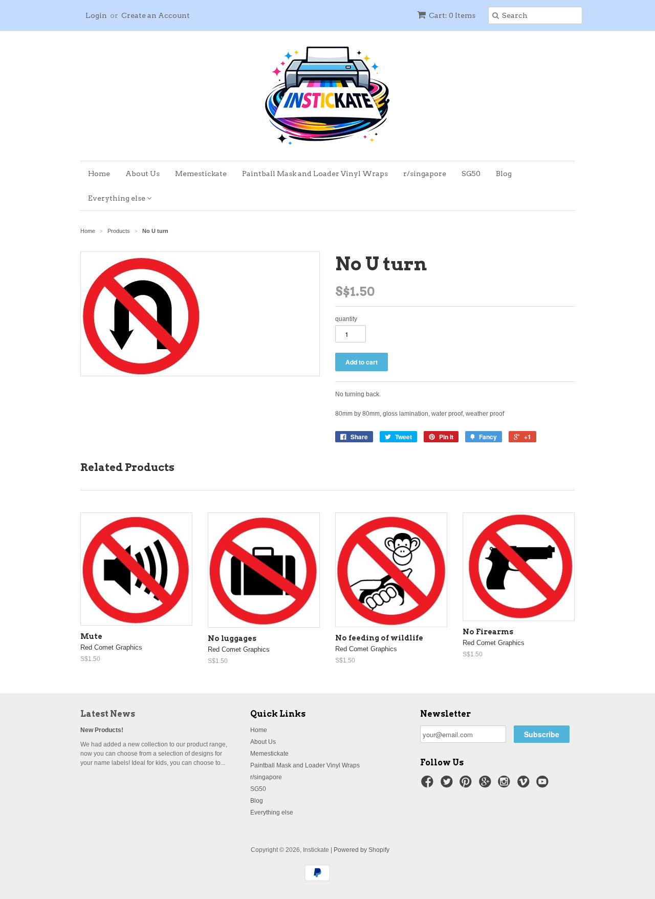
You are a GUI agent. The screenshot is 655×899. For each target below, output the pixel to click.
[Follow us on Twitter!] (448, 785)
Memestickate (201, 173)
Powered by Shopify (361, 849)
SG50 (471, 173)
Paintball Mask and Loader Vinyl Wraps (315, 173)
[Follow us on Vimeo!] (525, 785)
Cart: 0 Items (452, 15)
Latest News (107, 714)
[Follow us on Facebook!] (428, 785)
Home (99, 173)
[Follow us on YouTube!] (544, 785)
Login (96, 15)
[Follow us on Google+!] (486, 785)
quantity (346, 319)
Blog (504, 173)
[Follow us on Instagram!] (505, 785)
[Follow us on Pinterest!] (467, 785)
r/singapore (424, 173)
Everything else (117, 198)
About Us (142, 173)
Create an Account (155, 15)
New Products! (101, 730)
